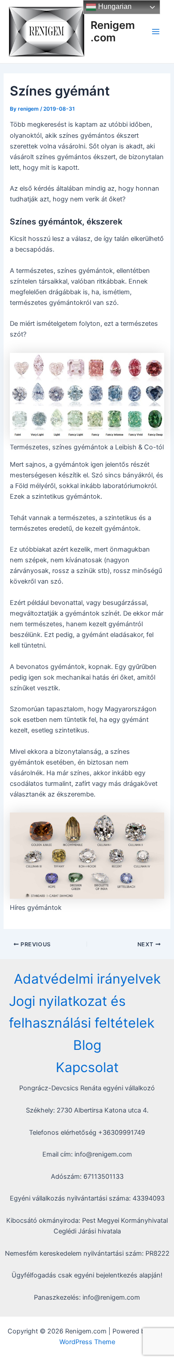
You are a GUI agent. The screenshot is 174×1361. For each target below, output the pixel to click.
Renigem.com (113, 31)
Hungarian (114, 6)
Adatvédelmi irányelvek (87, 979)
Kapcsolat (87, 1067)
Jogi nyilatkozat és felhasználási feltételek (81, 1012)
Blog (87, 1045)
